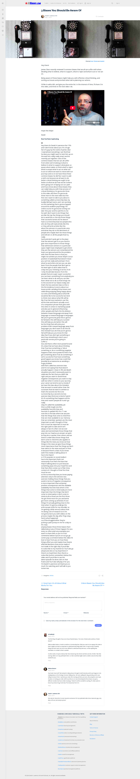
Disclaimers (92, 738)
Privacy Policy (93, 731)
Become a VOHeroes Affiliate (97, 735)
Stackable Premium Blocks (64, 761)
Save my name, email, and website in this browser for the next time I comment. (69, 621)
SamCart (60, 751)
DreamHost (61, 729)
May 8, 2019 (51, 636)
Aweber (60, 754)
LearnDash (61, 725)
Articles (51, 575)
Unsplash (102, 61)
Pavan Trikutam (94, 61)
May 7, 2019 (48, 17)
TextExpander (61, 765)
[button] (72, 141)
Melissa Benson (52, 668)
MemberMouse (62, 747)
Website (86, 613)
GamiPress (61, 758)
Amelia (59, 743)
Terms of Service (94, 728)
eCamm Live (61, 740)
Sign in (118, 3)
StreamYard (61, 736)
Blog (91, 724)
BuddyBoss (61, 722)
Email (66, 613)
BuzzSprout (61, 769)
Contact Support (94, 717)
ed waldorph (51, 634)
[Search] (112, 3)
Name (46, 613)
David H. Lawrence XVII (51, 15)
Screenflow (61, 733)
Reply (49, 660)
